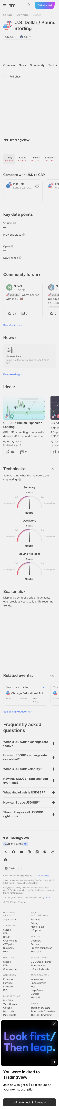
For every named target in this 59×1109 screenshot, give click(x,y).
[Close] (54, 1023)
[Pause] (54, 1062)
